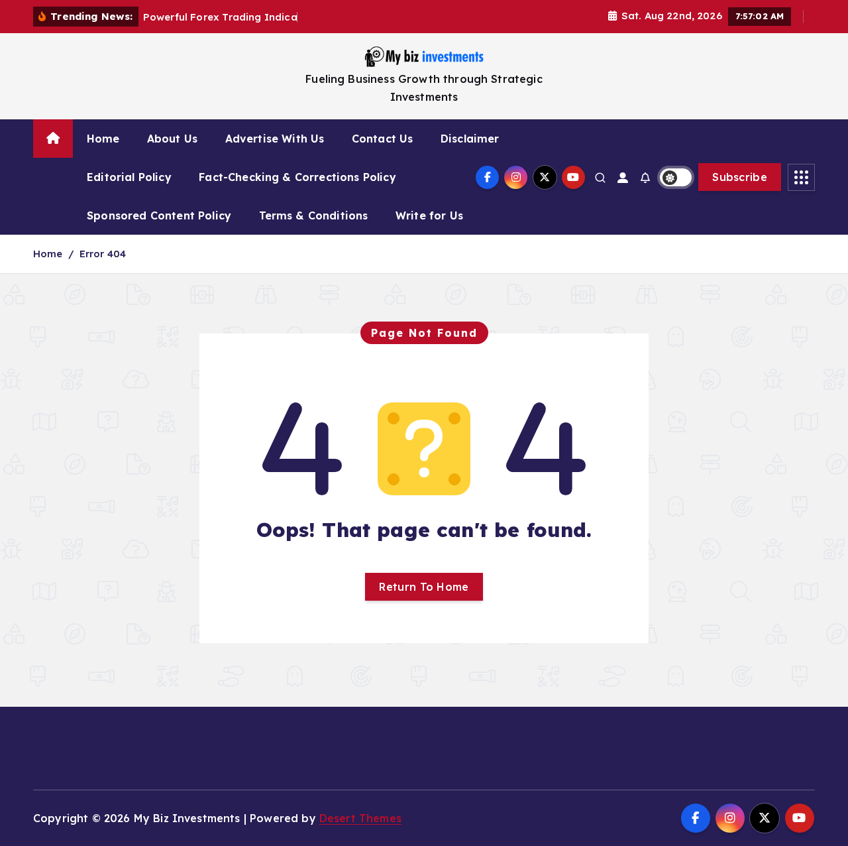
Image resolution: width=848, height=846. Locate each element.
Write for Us (429, 215)
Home (103, 138)
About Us (172, 138)
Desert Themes (360, 818)
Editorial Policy (129, 177)
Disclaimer (470, 138)
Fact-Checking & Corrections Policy (297, 177)
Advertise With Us (275, 138)
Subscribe (739, 177)
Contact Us (382, 138)
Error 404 (103, 253)
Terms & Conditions (313, 215)
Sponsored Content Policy (159, 215)
